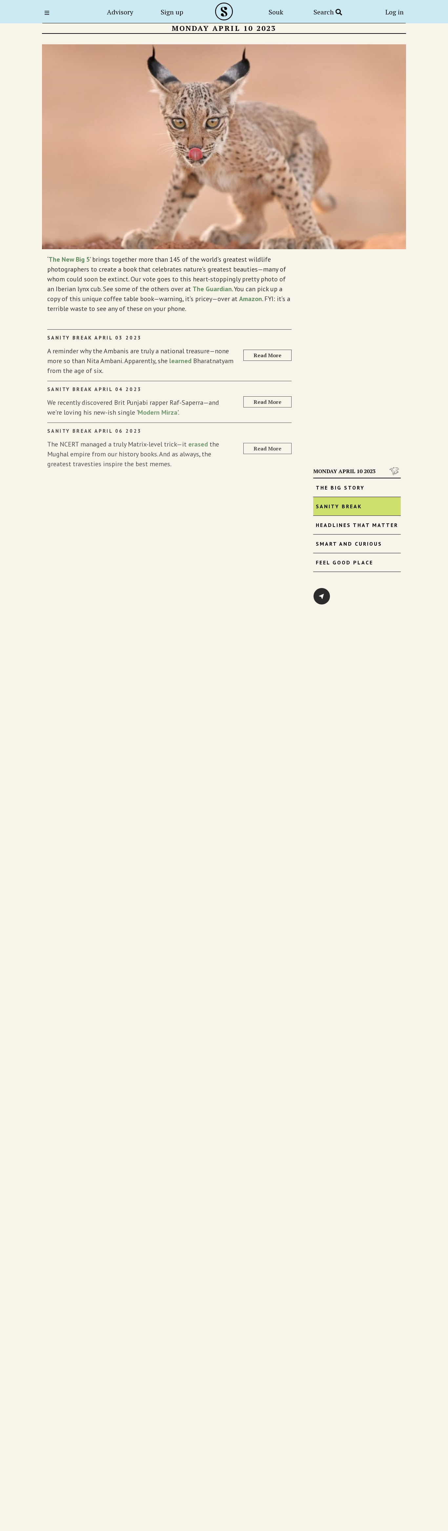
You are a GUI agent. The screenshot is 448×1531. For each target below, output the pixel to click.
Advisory (120, 12)
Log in (394, 12)
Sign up (172, 12)
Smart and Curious (349, 543)
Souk (276, 12)
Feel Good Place (344, 562)
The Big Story (340, 487)
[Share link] (321, 596)
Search (325, 12)
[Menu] (48, 13)
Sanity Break (339, 506)
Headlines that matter (357, 525)
